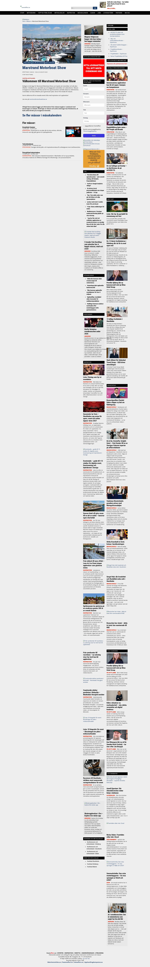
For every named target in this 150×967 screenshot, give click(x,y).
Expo (108, 882)
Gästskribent (111, 839)
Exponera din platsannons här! (117, 64)
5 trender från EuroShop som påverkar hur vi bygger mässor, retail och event (93, 245)
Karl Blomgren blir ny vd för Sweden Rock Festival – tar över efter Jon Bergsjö (116, 744)
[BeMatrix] (25, 19)
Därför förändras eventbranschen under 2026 (92, 331)
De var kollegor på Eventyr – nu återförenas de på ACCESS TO (117, 168)
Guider (93, 13)
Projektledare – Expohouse (118, 53)
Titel (84, 110)
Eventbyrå (110, 90)
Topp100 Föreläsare (45, 13)
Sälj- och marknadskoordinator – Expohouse (117, 40)
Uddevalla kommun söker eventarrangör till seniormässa (94, 281)
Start (23, 13)
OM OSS (128, 13)
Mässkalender (83, 13)
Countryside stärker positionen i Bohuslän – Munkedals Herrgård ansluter (93, 692)
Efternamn (86, 102)
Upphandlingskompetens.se (93, 962)
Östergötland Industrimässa (31, 152)
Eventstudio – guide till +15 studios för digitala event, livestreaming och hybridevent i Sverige (93, 464)
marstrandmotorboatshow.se (38, 99)
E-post (85, 85)
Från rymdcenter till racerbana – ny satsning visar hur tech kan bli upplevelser (92, 655)
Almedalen (111, 795)
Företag (85, 118)
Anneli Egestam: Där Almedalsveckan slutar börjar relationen (115, 790)
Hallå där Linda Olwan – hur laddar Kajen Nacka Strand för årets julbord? (118, 4)
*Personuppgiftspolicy (89, 131)
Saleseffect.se (78, 962)
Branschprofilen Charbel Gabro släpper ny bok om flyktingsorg (115, 402)
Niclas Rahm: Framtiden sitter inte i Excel (115, 836)
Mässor (29, 21)
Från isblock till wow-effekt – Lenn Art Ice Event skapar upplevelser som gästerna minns (93, 564)
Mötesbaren (32, 13)
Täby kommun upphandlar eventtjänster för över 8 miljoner (94, 292)
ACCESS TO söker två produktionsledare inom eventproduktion (117, 34)
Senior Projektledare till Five (119, 56)
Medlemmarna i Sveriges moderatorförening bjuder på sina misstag (95, 213)
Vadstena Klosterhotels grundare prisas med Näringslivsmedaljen (115, 503)
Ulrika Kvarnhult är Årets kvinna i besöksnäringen (115, 543)
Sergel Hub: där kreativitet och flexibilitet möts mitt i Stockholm (116, 579)
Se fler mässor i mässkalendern (42, 115)
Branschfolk (111, 407)
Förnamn (86, 93)
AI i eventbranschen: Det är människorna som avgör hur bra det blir (117, 916)
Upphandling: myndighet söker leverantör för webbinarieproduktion (94, 299)
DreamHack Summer (28, 127)
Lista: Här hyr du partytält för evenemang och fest (117, 215)
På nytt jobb (111, 672)
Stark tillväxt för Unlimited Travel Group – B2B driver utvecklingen (116, 362)
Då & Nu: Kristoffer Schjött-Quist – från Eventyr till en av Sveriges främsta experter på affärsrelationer (117, 444)
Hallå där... (111, 8)
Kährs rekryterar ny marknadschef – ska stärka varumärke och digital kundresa (117, 706)
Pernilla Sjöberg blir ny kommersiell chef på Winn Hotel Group (116, 285)
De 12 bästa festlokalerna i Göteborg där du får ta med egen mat (116, 243)
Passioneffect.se (67, 962)
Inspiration (71, 13)
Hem (23, 21)
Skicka (94, 135)
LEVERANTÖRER (109, 13)
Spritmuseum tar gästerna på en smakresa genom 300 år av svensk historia (93, 608)
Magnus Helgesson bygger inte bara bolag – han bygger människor (93, 39)
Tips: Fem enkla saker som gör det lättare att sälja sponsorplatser (95, 197)
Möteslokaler (60, 13)
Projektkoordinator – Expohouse (116, 50)
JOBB (100, 13)
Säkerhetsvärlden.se (54, 962)
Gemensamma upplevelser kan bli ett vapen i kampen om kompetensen (116, 85)
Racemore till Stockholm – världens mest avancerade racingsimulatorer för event (93, 780)
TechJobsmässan (27, 144)
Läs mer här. (86, 958)
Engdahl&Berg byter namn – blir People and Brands (117, 128)
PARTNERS (119, 13)
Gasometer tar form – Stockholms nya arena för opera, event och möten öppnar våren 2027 (92, 417)
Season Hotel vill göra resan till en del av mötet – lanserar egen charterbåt (93, 515)
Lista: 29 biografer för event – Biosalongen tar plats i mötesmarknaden (93, 731)
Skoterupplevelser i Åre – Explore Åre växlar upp (93, 814)
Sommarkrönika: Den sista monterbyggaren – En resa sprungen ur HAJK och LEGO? (116, 876)
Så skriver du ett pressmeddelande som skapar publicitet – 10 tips (95, 190)
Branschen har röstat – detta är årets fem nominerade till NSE (117, 625)
